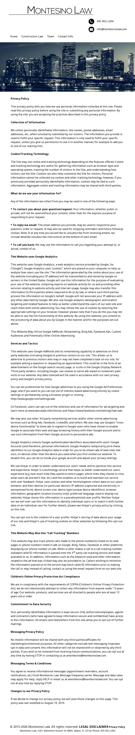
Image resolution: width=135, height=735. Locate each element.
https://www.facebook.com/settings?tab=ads (95, 410)
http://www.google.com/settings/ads (33, 399)
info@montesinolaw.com (112, 29)
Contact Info (65, 36)
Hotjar (24, 466)
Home (13, 36)
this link (19, 509)
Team (50, 36)
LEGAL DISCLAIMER (93, 727)
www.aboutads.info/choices (45, 410)
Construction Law (32, 36)
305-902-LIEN (105, 21)
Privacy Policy (117, 726)
